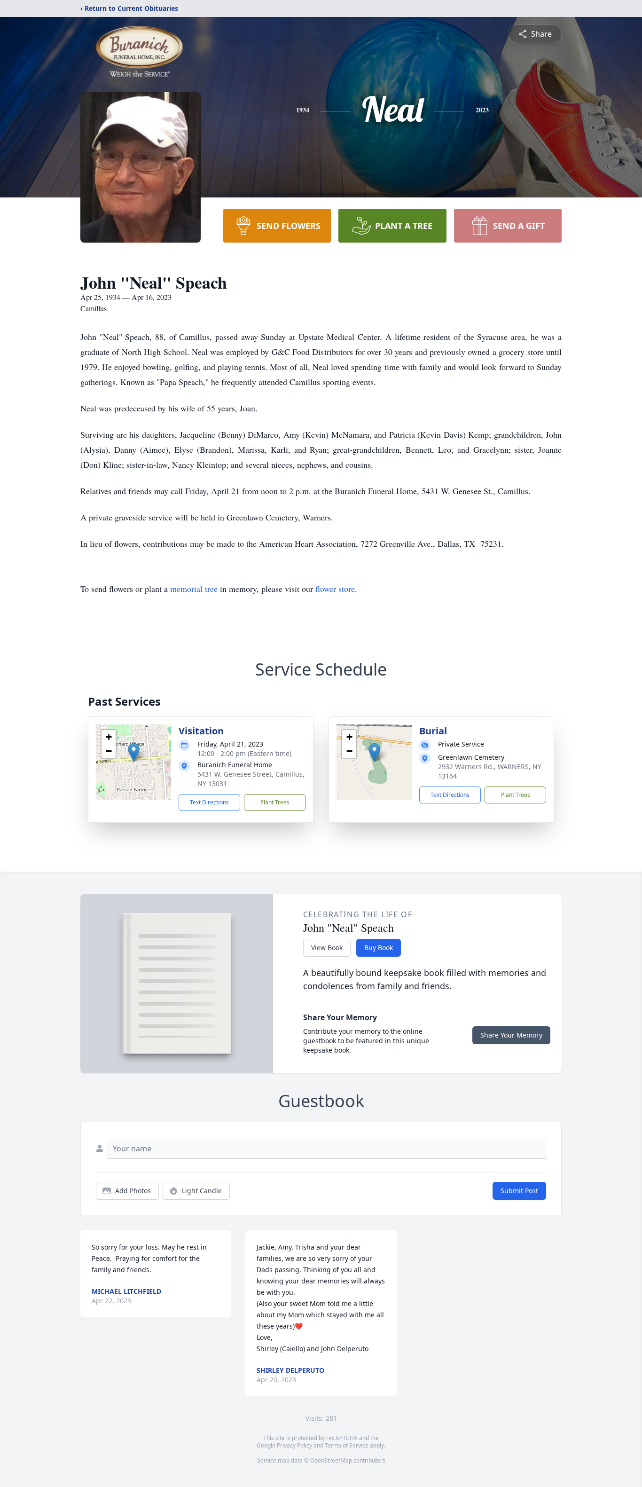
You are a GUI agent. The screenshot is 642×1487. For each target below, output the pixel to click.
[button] (134, 752)
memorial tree (194, 588)
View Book (327, 947)
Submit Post (519, 1190)
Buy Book (378, 947)
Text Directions (209, 802)
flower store (335, 588)
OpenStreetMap (331, 1460)
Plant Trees (275, 802)
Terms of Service (346, 1445)
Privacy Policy (294, 1445)
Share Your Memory (511, 1035)
